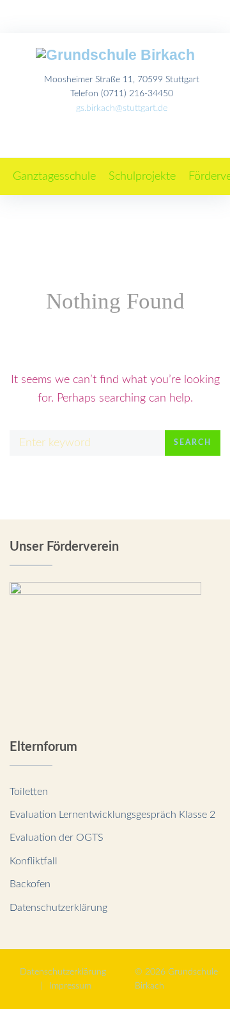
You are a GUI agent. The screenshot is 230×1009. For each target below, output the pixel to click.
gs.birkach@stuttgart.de (121, 108)
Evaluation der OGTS (56, 837)
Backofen (30, 884)
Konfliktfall (33, 861)
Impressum (70, 986)
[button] (54, 176)
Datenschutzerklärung (58, 908)
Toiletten (29, 792)
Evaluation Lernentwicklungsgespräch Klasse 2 (112, 814)
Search (192, 442)
